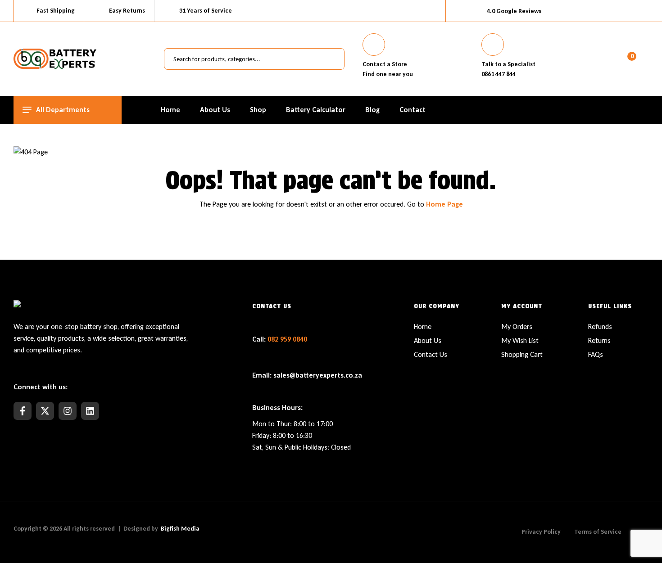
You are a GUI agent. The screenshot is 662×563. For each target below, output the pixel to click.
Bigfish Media (180, 528)
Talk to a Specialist (508, 64)
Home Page (444, 204)
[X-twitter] (45, 411)
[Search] (333, 59)
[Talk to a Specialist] (492, 44)
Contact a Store (385, 64)
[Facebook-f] (23, 411)
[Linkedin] (90, 411)
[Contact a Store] (374, 44)
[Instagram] (68, 411)
